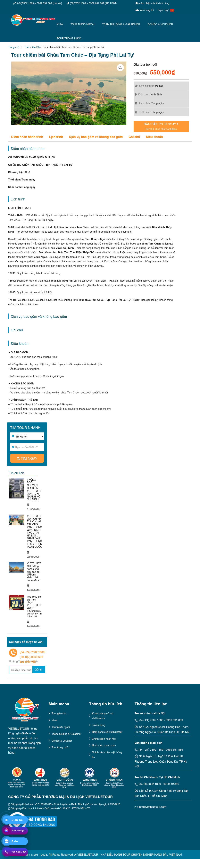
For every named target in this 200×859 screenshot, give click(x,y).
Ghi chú (134, 136)
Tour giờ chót (59, 713)
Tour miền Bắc (32, 47)
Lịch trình (56, 136)
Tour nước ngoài (61, 727)
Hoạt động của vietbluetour (107, 732)
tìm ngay (29, 458)
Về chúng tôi (146, 10)
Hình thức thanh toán (104, 745)
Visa (54, 720)
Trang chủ (13, 47)
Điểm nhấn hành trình (27, 136)
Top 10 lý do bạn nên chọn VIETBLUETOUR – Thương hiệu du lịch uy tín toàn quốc (34, 606)
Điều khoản (154, 136)
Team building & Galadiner (66, 734)
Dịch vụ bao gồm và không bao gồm (96, 136)
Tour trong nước (60, 747)
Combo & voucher (62, 740)
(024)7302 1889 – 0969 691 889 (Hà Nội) (39, 3)
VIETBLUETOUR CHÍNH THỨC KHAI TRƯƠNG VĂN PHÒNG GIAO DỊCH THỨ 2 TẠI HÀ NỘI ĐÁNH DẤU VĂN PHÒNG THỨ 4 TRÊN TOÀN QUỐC (34, 531)
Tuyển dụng (98, 725)
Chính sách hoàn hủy (104, 738)
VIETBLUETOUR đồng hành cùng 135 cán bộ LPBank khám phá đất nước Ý (34, 571)
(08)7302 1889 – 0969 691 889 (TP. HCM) (93, 3)
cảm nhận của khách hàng (153, 3)
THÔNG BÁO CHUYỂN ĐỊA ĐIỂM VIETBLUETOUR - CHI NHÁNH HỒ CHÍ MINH (34, 489)
